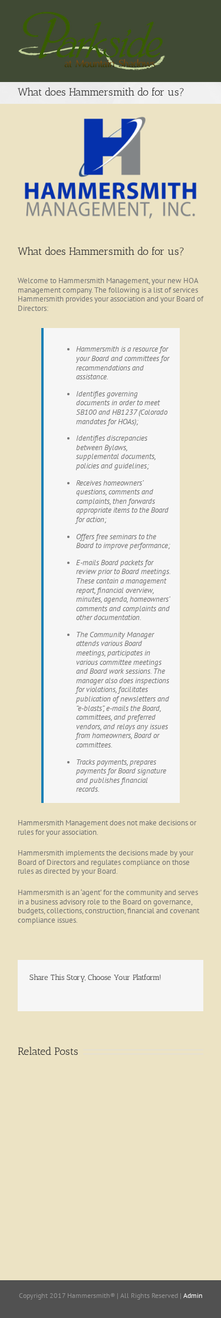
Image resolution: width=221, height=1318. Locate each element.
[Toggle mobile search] (198, 30)
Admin (193, 1295)
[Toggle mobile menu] (198, 18)
